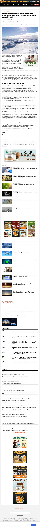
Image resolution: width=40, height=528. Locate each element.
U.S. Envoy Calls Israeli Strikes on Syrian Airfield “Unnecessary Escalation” (12, 385)
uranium (26, 144)
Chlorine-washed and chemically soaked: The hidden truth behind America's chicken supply (15, 409)
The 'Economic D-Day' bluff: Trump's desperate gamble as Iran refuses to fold (13, 390)
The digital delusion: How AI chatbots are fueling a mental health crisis (12, 388)
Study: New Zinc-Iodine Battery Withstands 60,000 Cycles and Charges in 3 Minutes (13, 400)
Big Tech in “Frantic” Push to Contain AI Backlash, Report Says (11, 402)
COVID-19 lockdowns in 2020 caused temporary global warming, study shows (25, 267)
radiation (11, 144)
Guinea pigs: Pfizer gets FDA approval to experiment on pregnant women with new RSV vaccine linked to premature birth (25, 169)
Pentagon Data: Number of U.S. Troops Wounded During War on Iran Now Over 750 (13, 428)
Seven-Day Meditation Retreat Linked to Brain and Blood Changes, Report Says (13, 414)
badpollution (19, 24)
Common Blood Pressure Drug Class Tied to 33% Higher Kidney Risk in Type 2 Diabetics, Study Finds (16, 398)
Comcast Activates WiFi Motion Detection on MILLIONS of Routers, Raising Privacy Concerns (15, 430)
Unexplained (21, 144)
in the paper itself (13, 109)
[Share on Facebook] (5, 22)
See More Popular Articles (20, 432)
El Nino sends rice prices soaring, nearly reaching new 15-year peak (23, 184)
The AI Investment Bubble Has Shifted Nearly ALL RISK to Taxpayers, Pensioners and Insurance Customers (24, 353)
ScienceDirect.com (5, 134)
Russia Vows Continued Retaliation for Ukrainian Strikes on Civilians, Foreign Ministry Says (15, 376)
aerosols (5, 24)
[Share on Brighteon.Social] (3, 22)
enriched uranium (24, 24)
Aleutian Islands (12, 24)
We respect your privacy (20, 515)
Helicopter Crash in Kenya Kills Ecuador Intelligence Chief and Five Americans (13, 421)
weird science (7, 25)
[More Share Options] (18, 22)
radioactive (16, 144)
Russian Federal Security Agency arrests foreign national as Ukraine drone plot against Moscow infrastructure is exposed (19, 407)
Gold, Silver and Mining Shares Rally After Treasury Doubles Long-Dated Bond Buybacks (14, 416)
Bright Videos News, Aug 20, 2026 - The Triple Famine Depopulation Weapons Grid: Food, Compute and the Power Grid (24, 358)
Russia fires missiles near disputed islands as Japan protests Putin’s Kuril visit (13, 374)
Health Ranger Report (6, 328)
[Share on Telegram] (9, 22)
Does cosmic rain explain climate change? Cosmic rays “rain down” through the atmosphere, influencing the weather (24, 284)
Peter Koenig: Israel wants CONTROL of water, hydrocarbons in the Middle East (25, 200)
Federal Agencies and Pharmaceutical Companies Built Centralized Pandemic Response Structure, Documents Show (18, 423)
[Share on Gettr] (16, 22)
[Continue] (29, 513)
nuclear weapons (5, 144)
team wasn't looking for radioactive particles (17, 88)
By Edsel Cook (4, 19)
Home (3, 11)
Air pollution (7, 11)
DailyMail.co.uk (4, 132)
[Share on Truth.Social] (13, 22)
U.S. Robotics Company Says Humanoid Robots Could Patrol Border (11, 383)
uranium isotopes (31, 144)
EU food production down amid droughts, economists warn (10, 381)
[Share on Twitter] (7, 22)
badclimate (16, 24)
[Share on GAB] (11, 22)
